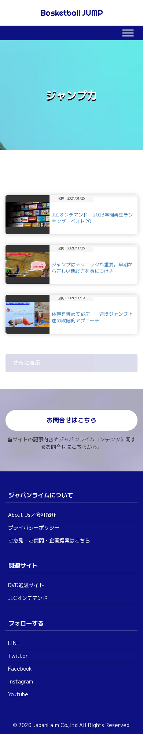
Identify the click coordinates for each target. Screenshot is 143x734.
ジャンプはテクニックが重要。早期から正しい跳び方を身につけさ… (92, 267)
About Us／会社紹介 (32, 514)
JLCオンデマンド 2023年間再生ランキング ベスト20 (92, 218)
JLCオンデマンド (28, 597)
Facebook (20, 668)
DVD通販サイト (26, 585)
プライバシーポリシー (33, 527)
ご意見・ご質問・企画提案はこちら (49, 540)
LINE (13, 643)
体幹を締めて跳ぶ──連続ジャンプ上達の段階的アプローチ (92, 317)
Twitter (18, 655)
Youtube (18, 694)
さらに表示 (26, 363)
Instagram (20, 681)
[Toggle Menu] (128, 32)
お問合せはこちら (71, 420)
